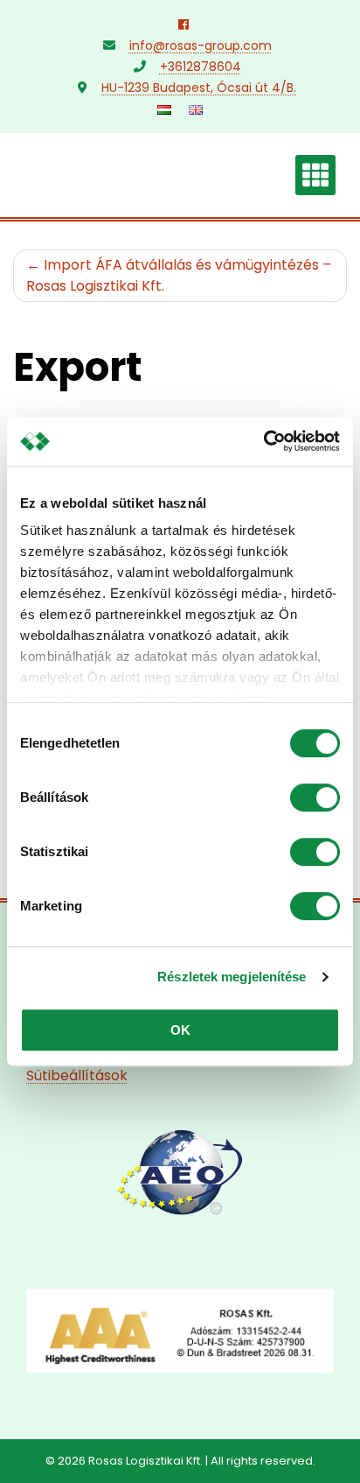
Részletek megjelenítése (231, 976)
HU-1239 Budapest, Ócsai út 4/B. (198, 87)
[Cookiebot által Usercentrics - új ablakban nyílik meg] (263, 441)
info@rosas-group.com (200, 45)
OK (180, 1030)
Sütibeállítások (77, 1075)
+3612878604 (200, 66)
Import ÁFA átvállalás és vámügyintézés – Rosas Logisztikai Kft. (178, 275)
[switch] (315, 798)
